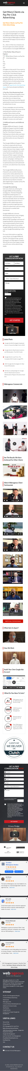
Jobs (4, 1042)
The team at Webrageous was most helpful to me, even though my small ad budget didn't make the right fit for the (13, 885)
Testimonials (6, 999)
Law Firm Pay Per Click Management (12, 1036)
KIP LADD (8, 899)
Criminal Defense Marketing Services (12, 1003)
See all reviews (9, 871)
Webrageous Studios (12, 864)
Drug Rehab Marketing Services (10, 1038)
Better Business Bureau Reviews (10, 1028)
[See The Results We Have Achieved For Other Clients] (14, 477)
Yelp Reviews (6, 1008)
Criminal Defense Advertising (10, 997)
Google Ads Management (9, 1033)
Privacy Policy (6, 1024)
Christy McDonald (10, 920)
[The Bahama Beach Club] (13, 535)
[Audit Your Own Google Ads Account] (14, 688)
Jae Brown (8, 877)
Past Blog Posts (6, 1040)
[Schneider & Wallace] (13, 517)
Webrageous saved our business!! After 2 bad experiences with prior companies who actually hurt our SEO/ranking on (13, 929)
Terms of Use (6, 1022)
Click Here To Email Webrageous (12, 1050)
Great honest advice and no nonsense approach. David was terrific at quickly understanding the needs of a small (13, 907)
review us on (18, 871)
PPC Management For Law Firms (11, 1026)
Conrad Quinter (10, 942)
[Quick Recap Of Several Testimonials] (13, 501)
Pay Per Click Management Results (11, 995)
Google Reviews (6, 1010)
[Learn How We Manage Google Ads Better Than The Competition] (14, 642)
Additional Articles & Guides (10, 1006)
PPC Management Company (10, 963)
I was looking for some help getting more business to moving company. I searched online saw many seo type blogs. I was (14, 951)
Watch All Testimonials (13, 621)
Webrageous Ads (7, 1001)
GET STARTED (15, 320)
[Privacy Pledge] (12, 333)
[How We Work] (14, 663)
